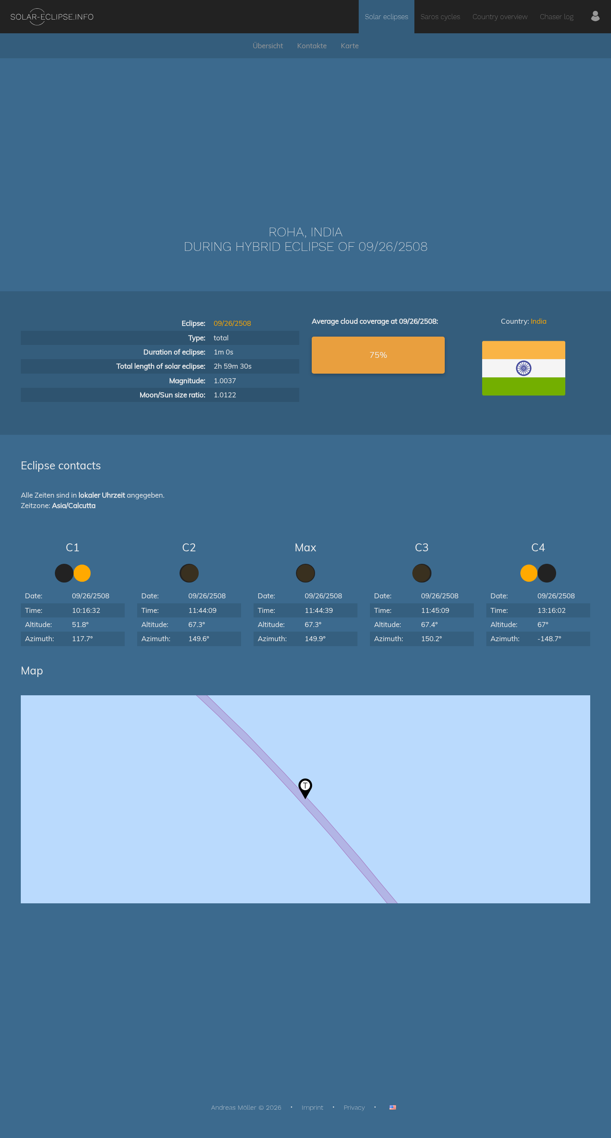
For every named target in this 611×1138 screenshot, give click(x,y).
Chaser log (557, 16)
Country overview (500, 16)
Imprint (312, 1107)
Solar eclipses (386, 16)
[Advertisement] (305, 129)
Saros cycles (440, 16)
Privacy (354, 1107)
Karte (350, 45)
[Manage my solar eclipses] (595, 16)
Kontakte (312, 45)
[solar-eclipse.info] (52, 16)
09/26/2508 (232, 323)
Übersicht (268, 45)
